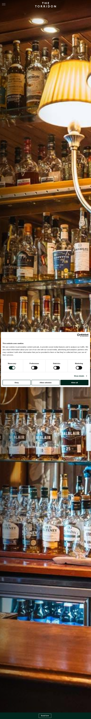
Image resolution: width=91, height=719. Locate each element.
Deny (17, 382)
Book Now (45, 716)
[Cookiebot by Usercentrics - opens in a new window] (78, 335)
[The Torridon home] (45, 4)
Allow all (74, 382)
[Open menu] (3, 4)
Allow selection (45, 382)
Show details (79, 376)
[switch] (34, 368)
